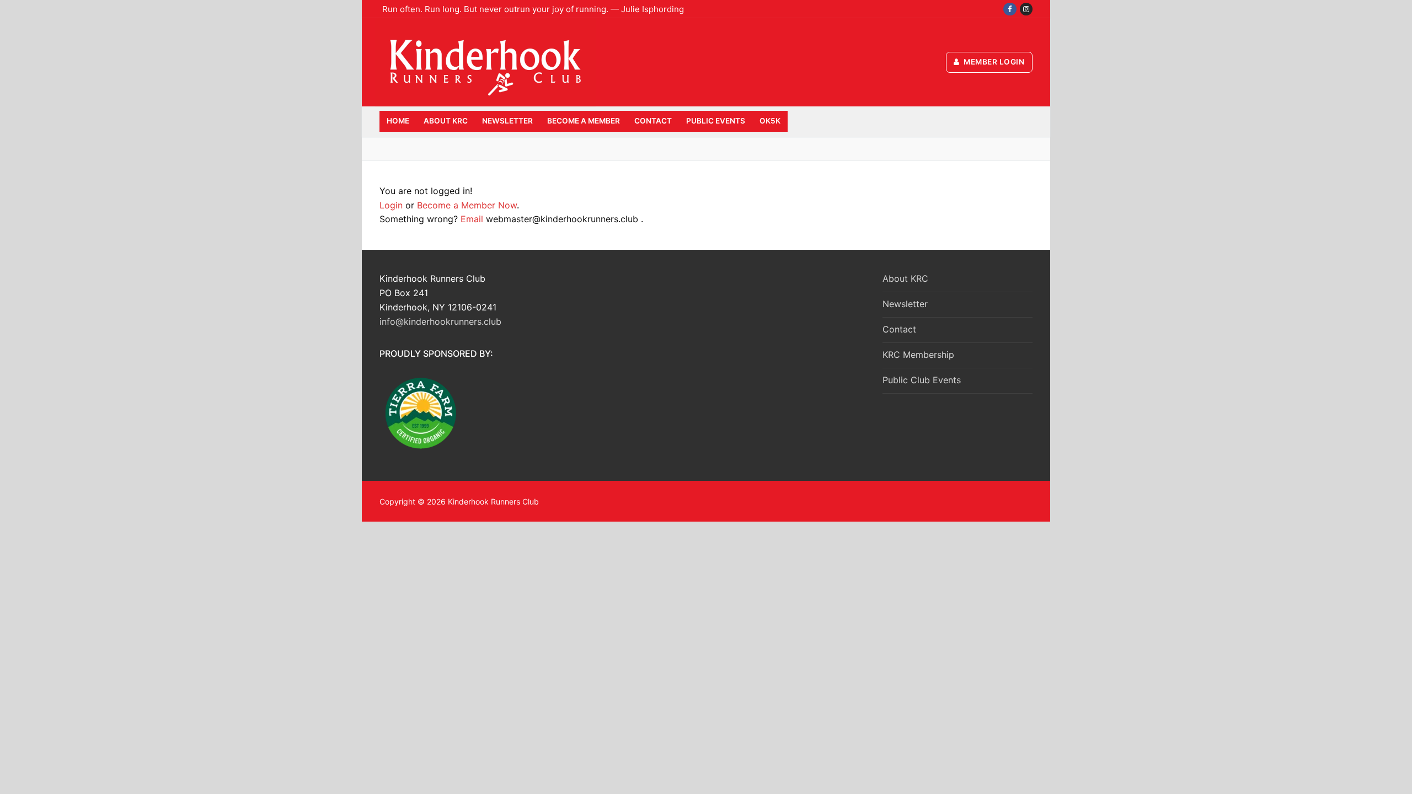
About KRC (905, 278)
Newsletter (905, 303)
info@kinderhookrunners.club (440, 321)
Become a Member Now (467, 205)
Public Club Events (921, 379)
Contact (899, 329)
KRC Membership (918, 354)
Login (391, 205)
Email (472, 218)
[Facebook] (1009, 9)
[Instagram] (1026, 9)
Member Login (993, 61)
